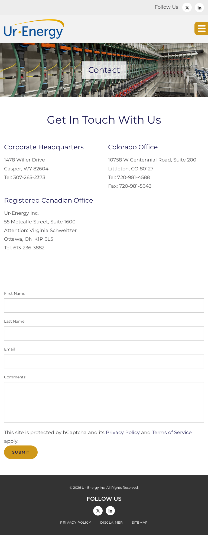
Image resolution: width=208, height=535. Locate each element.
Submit (21, 452)
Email (9, 349)
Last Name (14, 321)
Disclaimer (111, 522)
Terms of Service (172, 432)
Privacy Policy (123, 432)
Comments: (15, 377)
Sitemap (140, 522)
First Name (14, 293)
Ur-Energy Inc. (94, 488)
